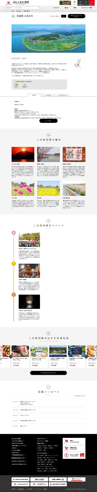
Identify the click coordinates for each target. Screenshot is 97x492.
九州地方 (40, 450)
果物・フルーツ (48, 455)
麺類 (45, 459)
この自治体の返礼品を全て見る (48, 372)
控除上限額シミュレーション (19, 445)
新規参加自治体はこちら (18, 458)
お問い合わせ (15, 452)
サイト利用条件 (29, 489)
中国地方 (45, 448)
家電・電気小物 (41, 464)
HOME (13, 11)
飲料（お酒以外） (42, 462)
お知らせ (34, 95)
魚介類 (41, 455)
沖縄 (44, 450)
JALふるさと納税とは (17, 441)
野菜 (44, 457)
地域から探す (18, 11)
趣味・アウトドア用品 (43, 468)
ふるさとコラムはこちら (18, 461)
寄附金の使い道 (62, 95)
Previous (10, 356)
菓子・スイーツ (50, 457)
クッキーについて (37, 489)
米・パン (56, 455)
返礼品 (66, 7)
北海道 (39, 445)
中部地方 (56, 445)
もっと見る (48, 120)
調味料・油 (50, 459)
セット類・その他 (52, 470)
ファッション (41, 466)
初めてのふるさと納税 (17, 443)
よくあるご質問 (16, 450)
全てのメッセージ (80, 396)
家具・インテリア (49, 466)
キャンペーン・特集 (87, 7)
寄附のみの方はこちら (76, 16)
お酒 (56, 459)
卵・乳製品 (40, 459)
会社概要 (45, 489)
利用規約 (13, 489)
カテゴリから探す (42, 453)
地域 (75, 7)
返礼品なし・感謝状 (42, 470)
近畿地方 (40, 448)
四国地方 (51, 448)
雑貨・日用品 (50, 462)
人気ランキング (41, 438)
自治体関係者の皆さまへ (18, 455)
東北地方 (44, 445)
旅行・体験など (52, 468)
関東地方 (50, 445)
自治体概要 (48, 95)
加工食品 (40, 457)
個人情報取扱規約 (20, 489)
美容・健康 (48, 464)
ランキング (56, 7)
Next (86, 356)
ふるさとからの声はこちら (19, 464)
